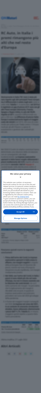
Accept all (20, 212)
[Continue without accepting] (20, 177)
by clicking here (23, 197)
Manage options (20, 218)
